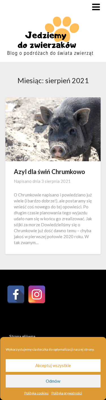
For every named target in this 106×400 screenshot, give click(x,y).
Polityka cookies (36, 393)
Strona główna (22, 336)
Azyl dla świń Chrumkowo (49, 171)
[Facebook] (16, 294)
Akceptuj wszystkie (53, 365)
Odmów (53, 381)
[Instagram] (37, 294)
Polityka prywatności (66, 393)
